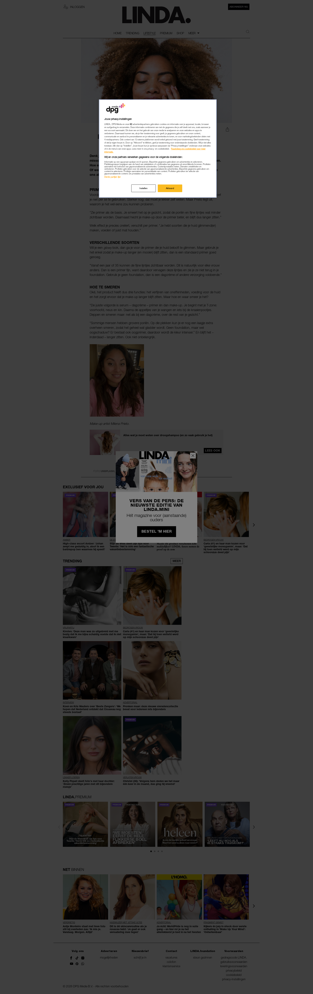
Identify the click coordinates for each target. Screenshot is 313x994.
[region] (158, 148)
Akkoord (170, 188)
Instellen (143, 188)
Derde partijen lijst (112, 177)
